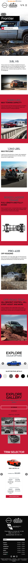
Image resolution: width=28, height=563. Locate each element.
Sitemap (14, 558)
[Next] (25, 363)
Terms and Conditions (22, 558)
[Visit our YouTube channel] (14, 556)
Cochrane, (15, 531)
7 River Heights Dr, (8, 531)
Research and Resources (6, 558)
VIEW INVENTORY (14, 496)
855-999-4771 (18, 534)
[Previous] (3, 363)
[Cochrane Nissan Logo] (9, 5)
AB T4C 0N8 (21, 531)
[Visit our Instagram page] (17, 556)
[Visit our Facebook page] (11, 556)
